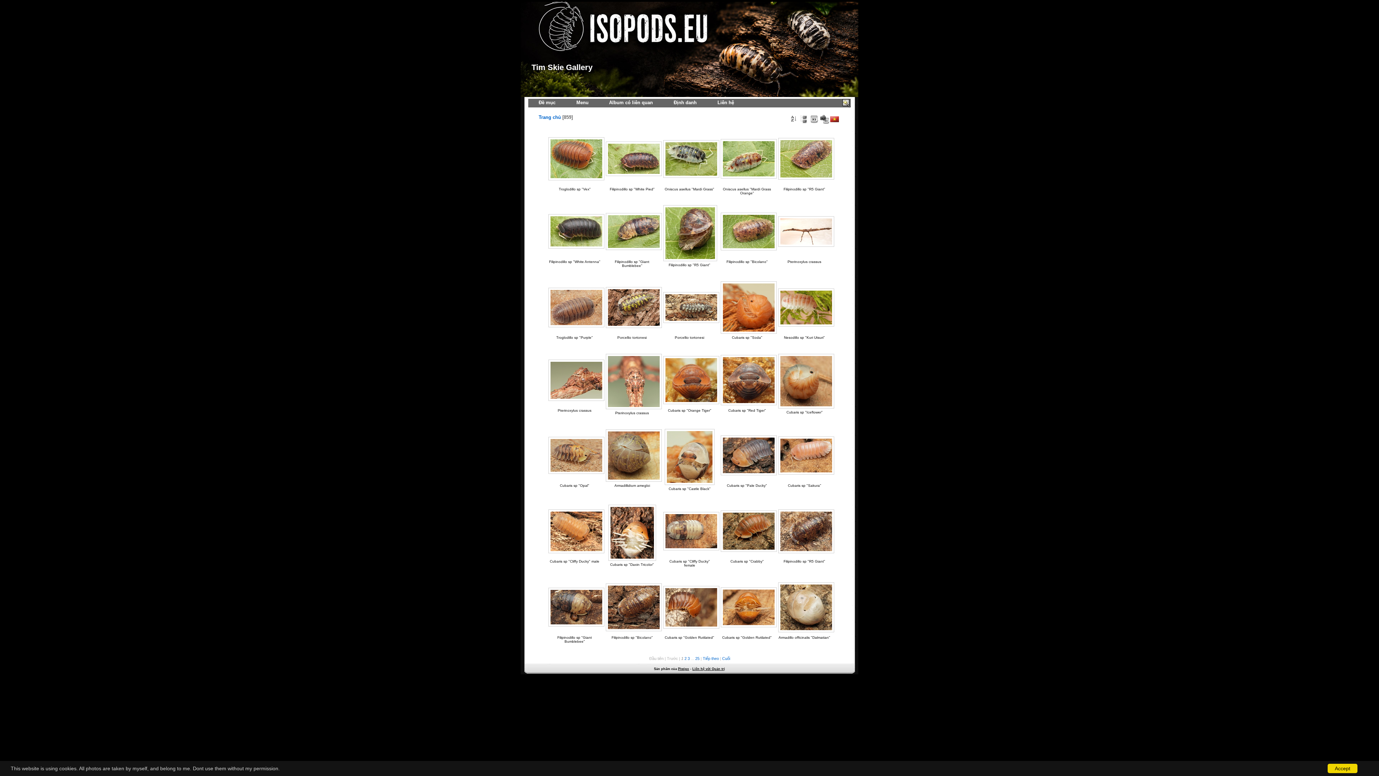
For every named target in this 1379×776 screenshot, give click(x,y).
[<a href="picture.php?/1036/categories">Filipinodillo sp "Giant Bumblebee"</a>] (574, 607)
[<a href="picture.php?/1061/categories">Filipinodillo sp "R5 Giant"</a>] (804, 159)
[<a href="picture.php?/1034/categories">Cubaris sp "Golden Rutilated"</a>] (689, 607)
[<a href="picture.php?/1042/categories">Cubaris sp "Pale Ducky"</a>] (747, 455)
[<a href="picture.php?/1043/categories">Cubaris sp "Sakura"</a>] (804, 455)
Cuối (726, 658)
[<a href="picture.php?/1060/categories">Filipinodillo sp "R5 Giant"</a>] (689, 233)
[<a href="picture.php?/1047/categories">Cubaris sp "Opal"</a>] (574, 455)
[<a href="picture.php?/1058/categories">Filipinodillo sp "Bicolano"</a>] (747, 231)
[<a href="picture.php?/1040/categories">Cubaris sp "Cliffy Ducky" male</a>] (574, 531)
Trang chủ (550, 117)
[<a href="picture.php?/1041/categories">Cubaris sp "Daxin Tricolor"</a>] (632, 533)
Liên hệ (726, 102)
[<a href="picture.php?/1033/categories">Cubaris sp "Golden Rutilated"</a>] (747, 607)
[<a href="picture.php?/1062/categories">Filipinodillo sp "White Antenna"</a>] (574, 231)
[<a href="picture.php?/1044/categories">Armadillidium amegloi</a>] (632, 455)
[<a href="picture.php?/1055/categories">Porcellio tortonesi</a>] (689, 307)
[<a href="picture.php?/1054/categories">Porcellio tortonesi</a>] (632, 307)
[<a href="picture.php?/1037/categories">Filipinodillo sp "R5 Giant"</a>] (804, 531)
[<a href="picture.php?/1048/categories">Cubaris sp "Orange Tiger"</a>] (689, 380)
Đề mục (547, 102)
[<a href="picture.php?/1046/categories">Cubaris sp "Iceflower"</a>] (804, 381)
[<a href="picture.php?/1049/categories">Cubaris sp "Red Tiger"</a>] (747, 380)
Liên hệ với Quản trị (708, 669)
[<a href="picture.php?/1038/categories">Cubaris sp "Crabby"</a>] (747, 531)
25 (697, 658)
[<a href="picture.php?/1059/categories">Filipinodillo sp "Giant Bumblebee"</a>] (632, 231)
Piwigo (683, 669)
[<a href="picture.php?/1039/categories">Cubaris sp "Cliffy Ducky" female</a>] (689, 531)
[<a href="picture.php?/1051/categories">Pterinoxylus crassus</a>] (574, 380)
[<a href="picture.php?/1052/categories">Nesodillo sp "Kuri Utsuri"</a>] (804, 307)
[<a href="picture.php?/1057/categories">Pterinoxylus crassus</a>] (804, 231)
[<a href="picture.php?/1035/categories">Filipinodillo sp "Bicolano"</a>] (632, 607)
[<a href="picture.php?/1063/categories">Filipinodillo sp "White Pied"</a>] (632, 159)
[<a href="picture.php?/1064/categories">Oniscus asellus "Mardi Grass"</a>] (689, 159)
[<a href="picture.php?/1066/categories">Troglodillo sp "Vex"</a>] (574, 158)
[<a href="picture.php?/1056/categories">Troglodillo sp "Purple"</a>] (574, 307)
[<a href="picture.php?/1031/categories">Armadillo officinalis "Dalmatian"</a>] (804, 607)
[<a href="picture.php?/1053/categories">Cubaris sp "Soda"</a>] (747, 307)
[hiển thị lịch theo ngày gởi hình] (814, 119)
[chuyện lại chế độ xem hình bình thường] (803, 119)
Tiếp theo (711, 658)
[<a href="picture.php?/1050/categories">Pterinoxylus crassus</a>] (632, 381)
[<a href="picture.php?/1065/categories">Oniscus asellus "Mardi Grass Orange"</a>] (747, 159)
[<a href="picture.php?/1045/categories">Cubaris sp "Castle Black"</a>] (689, 457)
